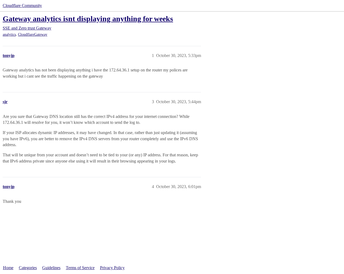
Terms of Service (80, 267)
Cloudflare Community (22, 5)
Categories (28, 267)
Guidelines (51, 267)
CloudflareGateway (32, 35)
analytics (9, 35)
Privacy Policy (112, 267)
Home (8, 267)
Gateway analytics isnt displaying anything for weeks (88, 19)
